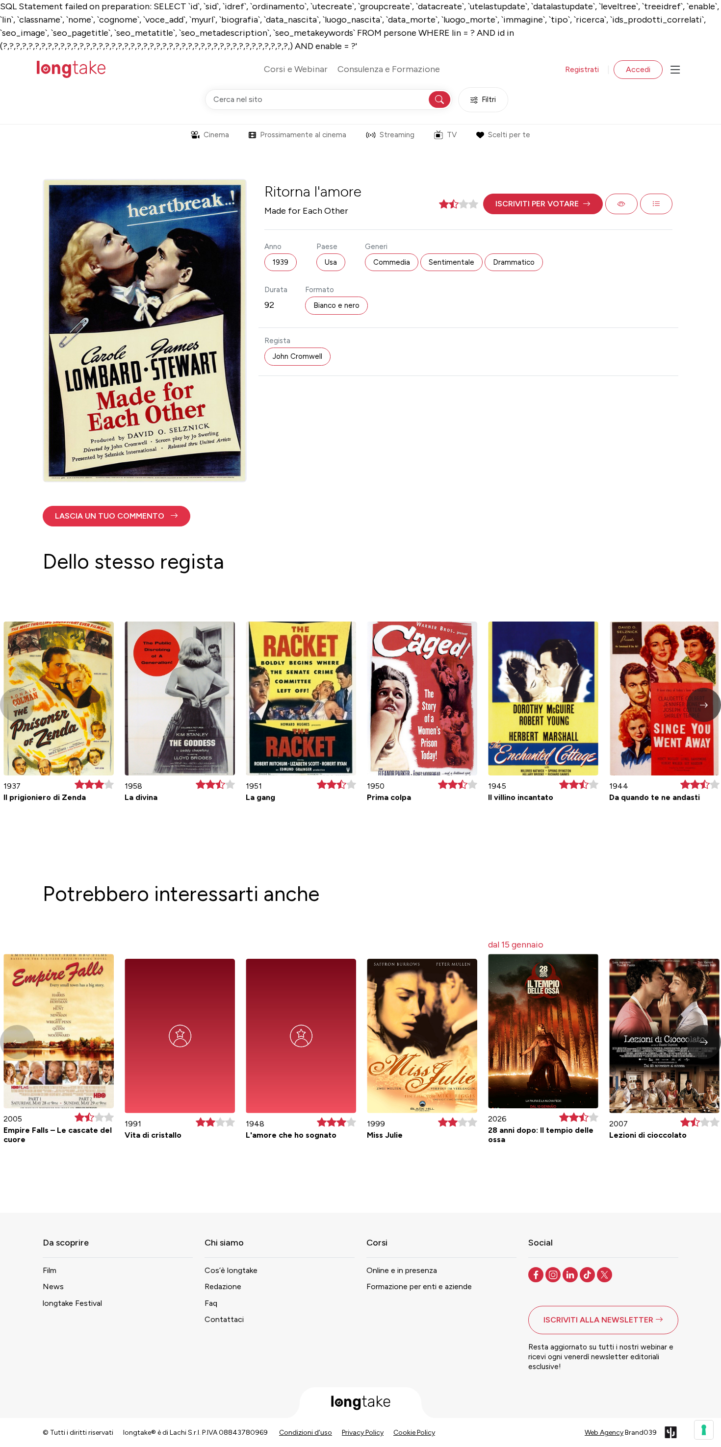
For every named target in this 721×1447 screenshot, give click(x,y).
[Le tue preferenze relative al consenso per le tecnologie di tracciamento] (704, 1430)
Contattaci (224, 1319)
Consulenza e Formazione (388, 69)
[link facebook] (536, 1274)
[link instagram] (554, 1274)
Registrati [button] (582, 69)
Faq (211, 1303)
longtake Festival (72, 1303)
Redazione (223, 1286)
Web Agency (604, 1432)
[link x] (605, 1274)
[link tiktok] (588, 1274)
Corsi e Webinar (296, 69)
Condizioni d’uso (305, 1432)
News (53, 1286)
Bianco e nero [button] (336, 305)
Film (49, 1270)
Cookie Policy (414, 1432)
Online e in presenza (401, 1270)
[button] (543, 204)
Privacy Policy (363, 1432)
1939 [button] (280, 262)
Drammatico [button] (514, 262)
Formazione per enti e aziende (419, 1286)
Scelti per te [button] (509, 134)
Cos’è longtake (231, 1270)
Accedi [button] (638, 69)
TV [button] (452, 134)
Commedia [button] (391, 262)
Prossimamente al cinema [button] (303, 134)
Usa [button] (331, 262)
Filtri (489, 99)
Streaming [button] (397, 134)
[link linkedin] (571, 1274)
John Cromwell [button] (297, 356)
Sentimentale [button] (451, 262)
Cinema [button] (216, 134)
